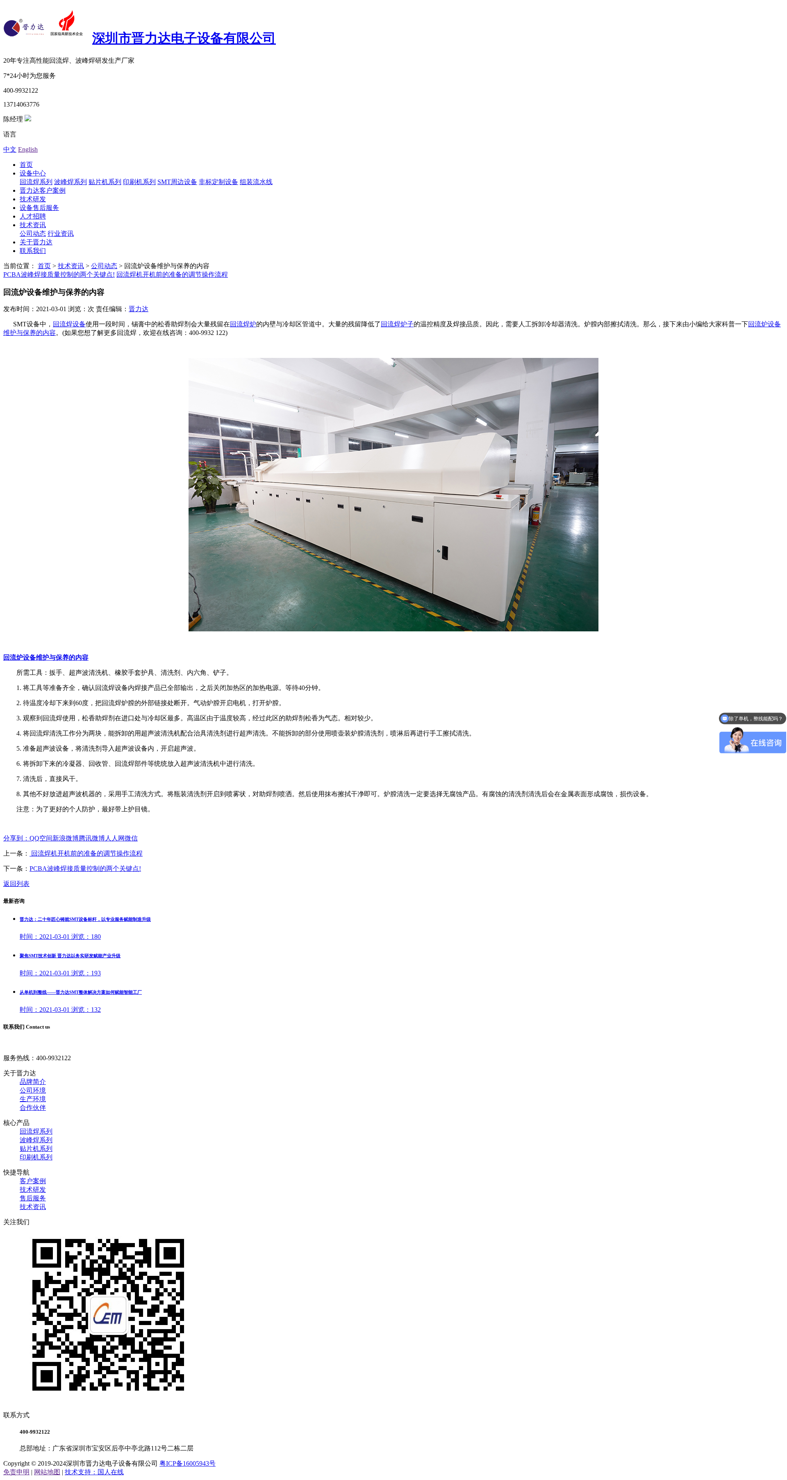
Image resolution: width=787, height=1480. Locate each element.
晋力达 (138, 308)
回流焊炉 (243, 324)
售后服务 (33, 1198)
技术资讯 (33, 224)
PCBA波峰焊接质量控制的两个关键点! (59, 274)
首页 (26, 164)
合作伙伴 (33, 1107)
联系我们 (33, 250)
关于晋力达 (36, 242)
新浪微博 (65, 838)
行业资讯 (61, 233)
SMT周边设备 (177, 181)
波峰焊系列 (70, 181)
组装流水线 (256, 181)
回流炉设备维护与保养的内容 (46, 657)
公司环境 (33, 1090)
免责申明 (16, 1472)
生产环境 (33, 1098)
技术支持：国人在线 (94, 1472)
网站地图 (47, 1472)
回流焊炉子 (397, 324)
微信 (131, 838)
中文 (9, 149)
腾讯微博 (92, 838)
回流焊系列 (36, 181)
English (28, 149)
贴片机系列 (105, 181)
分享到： (16, 838)
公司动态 (33, 233)
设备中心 (33, 173)
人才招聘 (33, 216)
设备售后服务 (39, 207)
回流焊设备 (69, 324)
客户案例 (33, 1180)
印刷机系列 (139, 181)
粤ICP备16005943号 (187, 1463)
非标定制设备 (218, 181)
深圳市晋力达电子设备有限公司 (184, 38)
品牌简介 (33, 1081)
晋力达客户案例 (43, 190)
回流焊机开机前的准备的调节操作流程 (172, 274)
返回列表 (16, 883)
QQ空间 (41, 838)
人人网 (115, 838)
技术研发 (33, 199)
